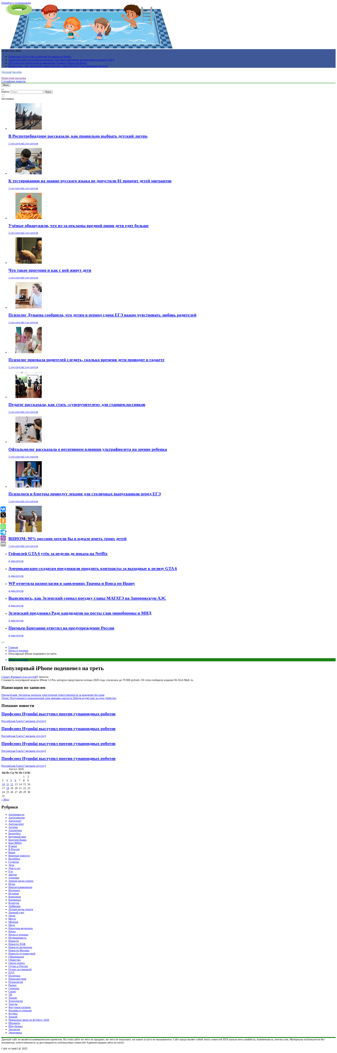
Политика (14, 975)
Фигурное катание (19, 1007)
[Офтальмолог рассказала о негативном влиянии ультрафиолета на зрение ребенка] (28, 441)
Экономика (15, 1032)
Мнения (13, 921)
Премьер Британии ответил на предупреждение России (61, 628)
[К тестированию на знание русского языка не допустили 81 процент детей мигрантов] (28, 173)
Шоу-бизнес (15, 1026)
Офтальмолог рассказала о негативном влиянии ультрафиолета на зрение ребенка (87, 449)
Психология (15, 981)
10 (3, 784)
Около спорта (16, 963)
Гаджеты (13, 861)
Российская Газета (12, 721)
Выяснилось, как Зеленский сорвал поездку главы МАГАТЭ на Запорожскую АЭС (58, 66)
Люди (11, 915)
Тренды (13, 1004)
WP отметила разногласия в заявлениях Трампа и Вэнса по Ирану (47, 62)
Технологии (15, 1000)
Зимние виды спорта (20, 880)
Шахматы (14, 1023)
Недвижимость (17, 937)
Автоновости (16, 814)
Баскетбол (14, 833)
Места (12, 918)
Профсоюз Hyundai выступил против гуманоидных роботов (58, 714)
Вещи (11, 852)
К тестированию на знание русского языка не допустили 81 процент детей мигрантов (89, 181)
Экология (14, 1029)
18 (7, 788)
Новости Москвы (18, 950)
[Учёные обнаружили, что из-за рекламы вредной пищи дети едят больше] (28, 218)
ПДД (11, 972)
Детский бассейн (11, 72)
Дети (11, 865)
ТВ (10, 994)
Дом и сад (14, 868)
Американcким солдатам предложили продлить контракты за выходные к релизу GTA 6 (61, 59)
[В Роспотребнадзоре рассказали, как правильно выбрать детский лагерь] (28, 128)
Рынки (12, 985)
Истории (13, 893)
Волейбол (14, 858)
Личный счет (16, 912)
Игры (11, 884)
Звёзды (12, 874)
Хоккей (12, 1016)
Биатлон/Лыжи (17, 839)
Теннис (12, 997)
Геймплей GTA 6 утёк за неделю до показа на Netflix (39, 56)
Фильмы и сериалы (20, 1010)
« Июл (5, 799)
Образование (16, 956)
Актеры (13, 827)
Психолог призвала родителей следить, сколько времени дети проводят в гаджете (86, 359)
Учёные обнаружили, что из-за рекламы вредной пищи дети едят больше (78, 225)
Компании (14, 896)
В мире (12, 846)
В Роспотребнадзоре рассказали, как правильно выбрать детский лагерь (78, 136)
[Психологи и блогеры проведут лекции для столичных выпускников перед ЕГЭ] (28, 486)
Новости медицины (20, 947)
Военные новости (19, 855)
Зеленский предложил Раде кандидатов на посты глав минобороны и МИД (79, 613)
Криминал (14, 899)
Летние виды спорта (20, 909)
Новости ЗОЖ (16, 944)
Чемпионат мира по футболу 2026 (28, 1019)
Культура (13, 902)
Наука (12, 931)
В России (14, 849)
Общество (14, 959)
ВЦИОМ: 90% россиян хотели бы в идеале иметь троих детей (67, 538)
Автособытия (16, 817)
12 (11, 784)
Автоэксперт (16, 823)
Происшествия (17, 978)
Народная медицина (20, 928)
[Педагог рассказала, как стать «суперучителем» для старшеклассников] (28, 397)
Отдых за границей (20, 969)
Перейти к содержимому (16, 2)
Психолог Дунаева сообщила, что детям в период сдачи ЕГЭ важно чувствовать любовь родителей (102, 315)
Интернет (14, 890)
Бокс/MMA (15, 842)
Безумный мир (17, 836)
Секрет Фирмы (10, 676)
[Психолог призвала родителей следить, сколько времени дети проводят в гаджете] (28, 352)
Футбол (13, 1013)
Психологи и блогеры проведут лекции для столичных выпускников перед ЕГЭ (84, 494)
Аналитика (15, 830)
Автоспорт (14, 820)
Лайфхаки (14, 906)
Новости (13, 940)
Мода (11, 925)
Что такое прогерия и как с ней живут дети (49, 270)
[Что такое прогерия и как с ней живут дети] (28, 262)
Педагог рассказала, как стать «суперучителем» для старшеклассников (76, 404)
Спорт (12, 991)
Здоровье (13, 877)
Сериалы (13, 988)
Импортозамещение (20, 887)
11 (7, 784)
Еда (10, 871)
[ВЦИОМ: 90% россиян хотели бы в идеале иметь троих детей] (28, 531)
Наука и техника (18, 659)
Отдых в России (18, 966)
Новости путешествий (21, 953)
